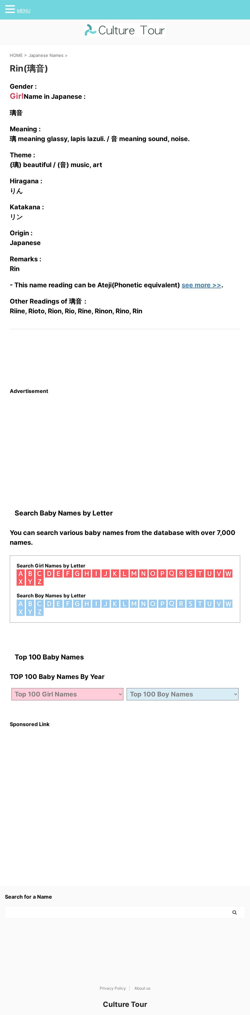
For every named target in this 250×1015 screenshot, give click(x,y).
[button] (11, 9)
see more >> (201, 285)
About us (142, 988)
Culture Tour (125, 1004)
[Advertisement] (125, 439)
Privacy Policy (113, 988)
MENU (23, 10)
